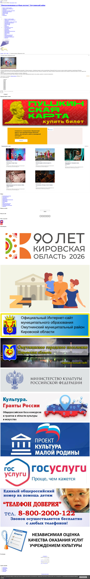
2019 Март (4, 569)
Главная (1, 53)
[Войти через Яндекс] (5, 85)
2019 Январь (4, 567)
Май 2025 (45, 556)
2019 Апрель (4, 570)
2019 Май (4, 571)
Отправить (5, 94)
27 (42, 563)
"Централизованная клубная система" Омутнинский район (22, 5)
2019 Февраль (4, 568)
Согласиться (83, 577)
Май (7, 53)
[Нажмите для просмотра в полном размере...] (8, 68)
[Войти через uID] (5, 81)
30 (46, 563)
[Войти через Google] (5, 87)
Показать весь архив (45, 574)
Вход (16, 2)
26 (41, 563)
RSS (1, 1)
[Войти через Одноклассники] (5, 89)
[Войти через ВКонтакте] (5, 83)
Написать (21, 140)
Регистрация (12, 2)
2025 (5, 53)
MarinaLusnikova (14, 76)
